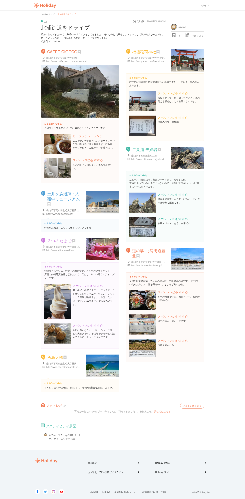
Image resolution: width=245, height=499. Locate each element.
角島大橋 (55, 357)
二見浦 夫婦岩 (144, 149)
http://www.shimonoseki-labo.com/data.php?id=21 (72, 250)
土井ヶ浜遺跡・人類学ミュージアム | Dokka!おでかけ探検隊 (109, 208)
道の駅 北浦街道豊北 (149, 253)
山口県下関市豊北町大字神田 (61, 363)
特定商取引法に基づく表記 (154, 492)
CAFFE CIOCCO (62, 51)
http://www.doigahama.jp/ (59, 213)
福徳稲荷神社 (144, 51)
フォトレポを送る (192, 405)
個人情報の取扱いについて (126, 492)
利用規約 (106, 492)
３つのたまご (59, 240)
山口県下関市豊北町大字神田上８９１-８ (67, 210)
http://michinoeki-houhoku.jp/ (146, 265)
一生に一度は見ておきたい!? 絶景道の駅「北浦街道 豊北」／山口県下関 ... (200, 265)
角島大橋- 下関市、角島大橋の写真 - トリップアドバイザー (109, 372)
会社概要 (94, 492)
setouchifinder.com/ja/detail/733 (189, 268)
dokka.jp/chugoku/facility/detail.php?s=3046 (109, 211)
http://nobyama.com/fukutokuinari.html (151, 61)
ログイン (204, 5)
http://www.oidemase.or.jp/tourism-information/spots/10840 (162, 159)
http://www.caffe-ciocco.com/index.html (66, 61)
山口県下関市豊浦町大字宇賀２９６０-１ (152, 57)
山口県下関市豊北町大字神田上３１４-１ (152, 262)
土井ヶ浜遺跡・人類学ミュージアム (63, 196)
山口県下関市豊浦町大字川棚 (61, 57)
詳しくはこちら (162, 411)
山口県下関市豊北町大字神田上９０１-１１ (69, 246)
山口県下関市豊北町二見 (144, 155)
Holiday (45, 5)
